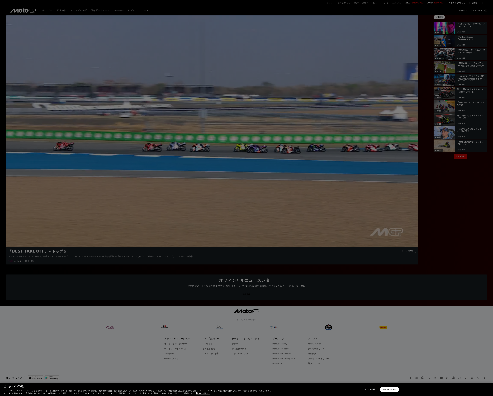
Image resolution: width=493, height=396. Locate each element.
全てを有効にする (389, 389)
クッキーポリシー (203, 393)
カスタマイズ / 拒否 (368, 389)
